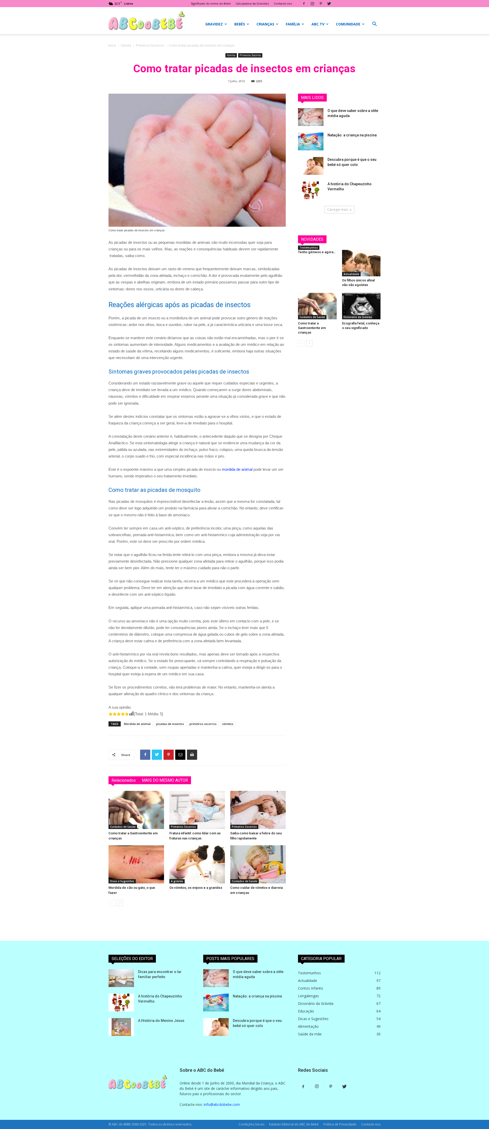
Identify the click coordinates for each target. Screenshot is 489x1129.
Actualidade (351, 274)
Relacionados (124, 780)
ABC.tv (317, 24)
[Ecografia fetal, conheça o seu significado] (361, 306)
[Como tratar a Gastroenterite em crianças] (136, 810)
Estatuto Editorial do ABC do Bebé (294, 1124)
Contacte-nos (283, 3)
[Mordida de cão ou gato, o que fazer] (136, 864)
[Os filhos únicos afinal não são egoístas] (361, 263)
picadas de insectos (170, 724)
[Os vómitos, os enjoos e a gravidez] (197, 864)
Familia (126, 45)
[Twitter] (329, 3)
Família (293, 24)
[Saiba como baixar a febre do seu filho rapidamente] (258, 810)
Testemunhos (309, 247)
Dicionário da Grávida (358, 317)
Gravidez (214, 24)
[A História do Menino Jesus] (121, 1027)
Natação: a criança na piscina (352, 135)
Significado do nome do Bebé (211, 3)
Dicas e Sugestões (122, 881)
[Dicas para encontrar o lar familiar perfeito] (121, 978)
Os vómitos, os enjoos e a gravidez (195, 888)
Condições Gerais (251, 1124)
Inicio (112, 45)
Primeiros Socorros (150, 45)
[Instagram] (312, 3)
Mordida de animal (137, 724)
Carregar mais (337, 209)
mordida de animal (237, 469)
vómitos (227, 724)
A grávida (177, 881)
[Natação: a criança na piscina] (310, 141)
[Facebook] (304, 3)
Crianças (265, 24)
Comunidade (348, 24)
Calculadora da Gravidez (252, 3)
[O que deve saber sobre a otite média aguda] (310, 117)
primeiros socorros (202, 724)
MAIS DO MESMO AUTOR (165, 780)
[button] (374, 24)
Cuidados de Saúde (122, 826)
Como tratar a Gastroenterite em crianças (312, 327)
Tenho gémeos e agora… (317, 252)
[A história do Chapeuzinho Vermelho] (310, 190)
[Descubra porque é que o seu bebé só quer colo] (310, 166)
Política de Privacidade (339, 1124)
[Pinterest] (320, 3)
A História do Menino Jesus (161, 1021)
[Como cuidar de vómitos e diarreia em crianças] (258, 864)
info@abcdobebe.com (222, 1104)
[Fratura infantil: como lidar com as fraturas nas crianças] (197, 810)
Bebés (239, 24)
